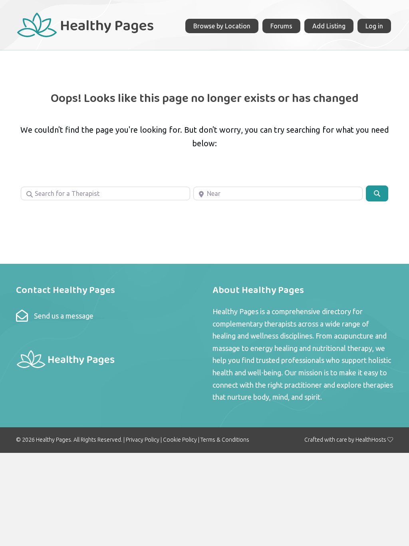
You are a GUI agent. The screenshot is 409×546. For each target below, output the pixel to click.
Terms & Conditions (225, 439)
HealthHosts (370, 439)
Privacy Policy (142, 439)
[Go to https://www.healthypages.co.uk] (85, 24)
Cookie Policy (180, 439)
